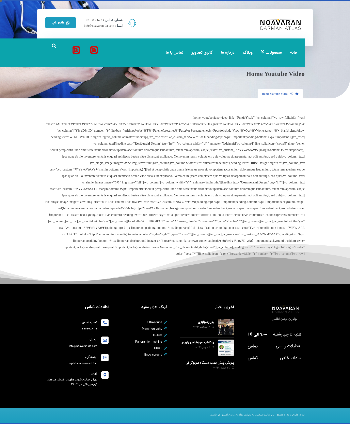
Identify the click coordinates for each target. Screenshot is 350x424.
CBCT (158, 348)
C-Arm (157, 335)
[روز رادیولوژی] (226, 327)
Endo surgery (153, 354)
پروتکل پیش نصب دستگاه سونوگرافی (210, 362)
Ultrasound (154, 322)
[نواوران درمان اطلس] (93, 50)
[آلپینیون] (76, 50)
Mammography (152, 328)
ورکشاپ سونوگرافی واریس (197, 342)
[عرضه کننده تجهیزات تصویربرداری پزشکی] (281, 24)
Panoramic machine (148, 341)
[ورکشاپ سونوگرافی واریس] (226, 348)
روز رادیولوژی (206, 322)
